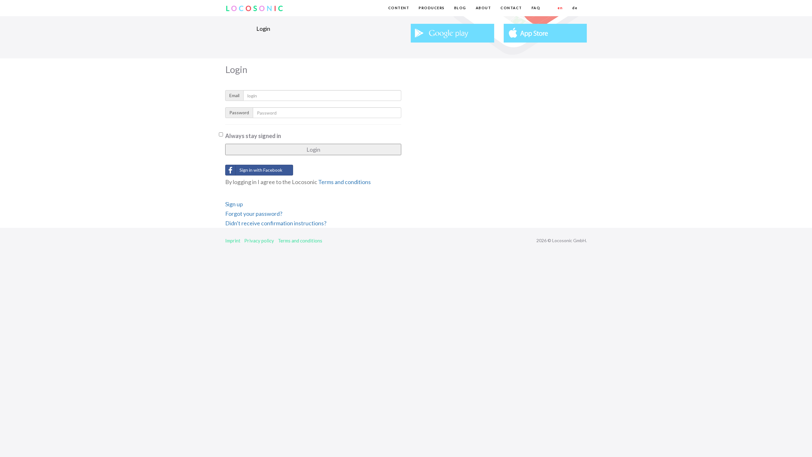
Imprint (232, 240)
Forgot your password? (253, 213)
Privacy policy (259, 240)
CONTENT (398, 8)
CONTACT (511, 8)
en (560, 8)
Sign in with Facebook (260, 170)
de (574, 8)
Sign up (234, 204)
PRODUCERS (432, 8)
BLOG (460, 8)
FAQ (536, 8)
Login (313, 149)
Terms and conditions (344, 181)
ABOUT (483, 8)
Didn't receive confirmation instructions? (275, 223)
